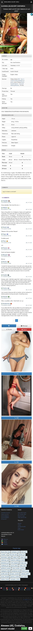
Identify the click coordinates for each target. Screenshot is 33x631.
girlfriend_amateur (6, 568)
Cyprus (5, 541)
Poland (5, 542)
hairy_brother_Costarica (19, 568)
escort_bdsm (14, 565)
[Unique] (16, 33)
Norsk (15, 589)
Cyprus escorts (5, 514)
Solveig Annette (22, 526)
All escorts (4, 519)
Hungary (5, 544)
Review (10, 329)
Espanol (28, 588)
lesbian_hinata (5, 579)
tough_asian (23, 563)
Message (25, 326)
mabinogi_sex (5, 560)
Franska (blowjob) (18, 80)
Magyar (10, 589)
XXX (17, 374)
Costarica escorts (5, 512)
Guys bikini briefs (22, 512)
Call (25, 628)
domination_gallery (6, 557)
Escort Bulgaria (5, 517)
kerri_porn (24, 552)
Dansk (9, 588)
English (22, 588)
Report (25, 329)
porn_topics (24, 576)
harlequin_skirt (16, 552)
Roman (21, 589)
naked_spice (23, 557)
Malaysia (5, 539)
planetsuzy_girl (5, 563)
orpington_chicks (15, 579)
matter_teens (22, 565)
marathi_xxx (4, 554)
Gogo (19, 528)
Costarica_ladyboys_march (17, 560)
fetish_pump (25, 571)
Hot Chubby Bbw (22, 514)
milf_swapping (15, 563)
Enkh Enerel (21, 529)
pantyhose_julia (16, 571)
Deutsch (15, 588)
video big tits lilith (22, 517)
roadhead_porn (5, 565)
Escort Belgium (5, 516)
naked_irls (16, 557)
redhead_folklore (25, 574)
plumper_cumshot (14, 574)
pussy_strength (5, 576)
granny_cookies (15, 576)
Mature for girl (21, 516)
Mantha (19, 523)
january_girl (22, 554)
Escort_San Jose (5, 552)
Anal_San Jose (13, 554)
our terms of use (27, 599)
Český (4, 588)
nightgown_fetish (5, 571)
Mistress (17, 85)
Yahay (19, 525)
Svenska (28, 589)
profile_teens (4, 574)
